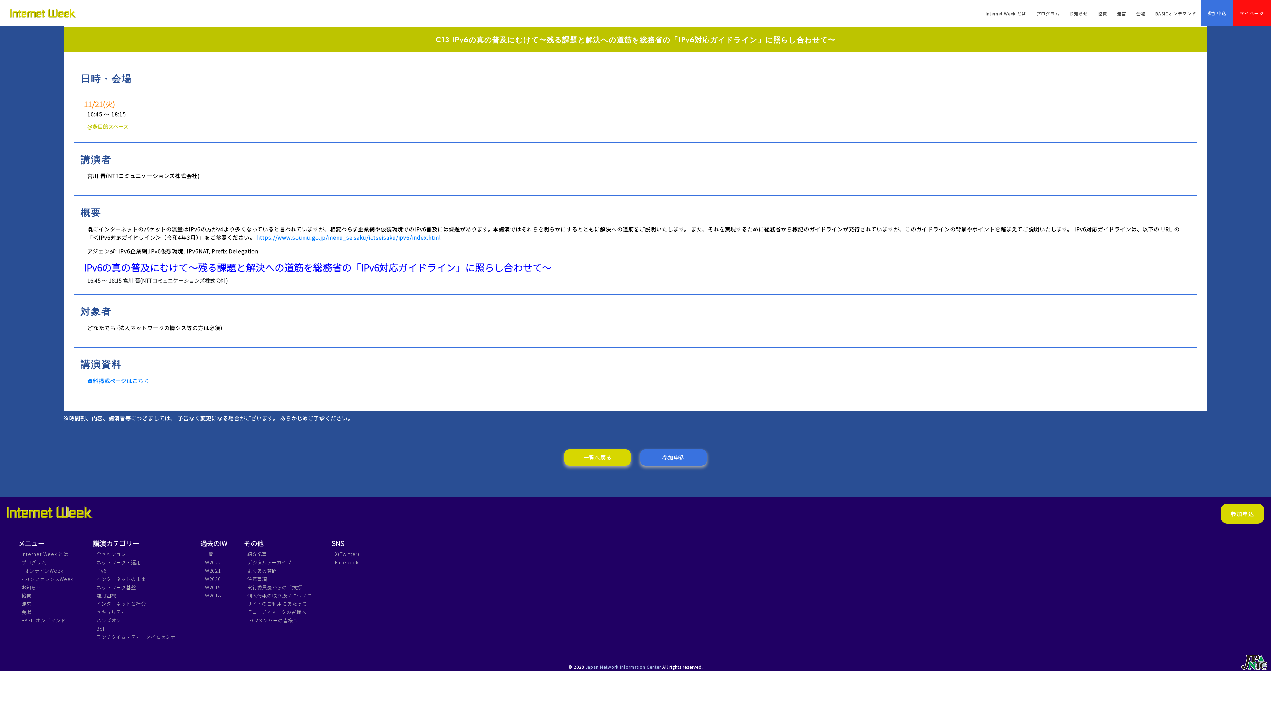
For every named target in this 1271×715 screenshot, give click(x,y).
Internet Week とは (1006, 13)
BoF (101, 628)
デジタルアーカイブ (269, 562)
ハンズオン (108, 620)
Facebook (347, 562)
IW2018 (212, 595)
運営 (1121, 13)
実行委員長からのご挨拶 (274, 587)
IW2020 (212, 578)
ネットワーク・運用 (118, 562)
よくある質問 (262, 570)
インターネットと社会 (121, 603)
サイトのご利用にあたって (276, 603)
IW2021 (212, 570)
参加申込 (1217, 13)
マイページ (1252, 13)
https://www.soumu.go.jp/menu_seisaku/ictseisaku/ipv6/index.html (349, 237)
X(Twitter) (347, 553)
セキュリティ (111, 611)
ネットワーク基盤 (116, 587)
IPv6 (101, 570)
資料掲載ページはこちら (118, 381)
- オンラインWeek (42, 570)
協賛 (1102, 13)
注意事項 (257, 578)
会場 (1141, 13)
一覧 (208, 553)
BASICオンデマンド (1175, 13)
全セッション (111, 553)
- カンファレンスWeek (47, 578)
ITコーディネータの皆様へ (276, 611)
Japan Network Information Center (623, 667)
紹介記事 (257, 553)
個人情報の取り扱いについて (279, 595)
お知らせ (1078, 13)
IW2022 (212, 562)
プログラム (1047, 13)
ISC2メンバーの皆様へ (272, 620)
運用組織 (106, 595)
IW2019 (212, 587)
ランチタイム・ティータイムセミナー (138, 636)
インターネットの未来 (121, 578)
